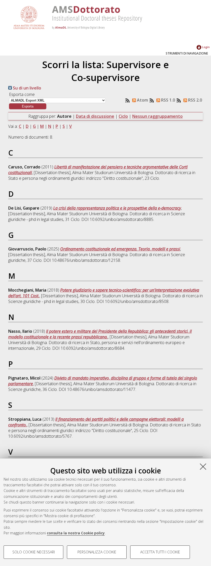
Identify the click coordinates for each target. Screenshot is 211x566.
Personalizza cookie (96, 552)
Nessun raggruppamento (157, 116)
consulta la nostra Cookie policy (76, 533)
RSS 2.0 (194, 100)
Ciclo (123, 116)
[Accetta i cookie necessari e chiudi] (203, 466)
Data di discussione (95, 116)
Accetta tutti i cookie (160, 552)
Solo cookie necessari (33, 552)
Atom (142, 100)
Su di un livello (26, 88)
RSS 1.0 (167, 100)
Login (205, 47)
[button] (27, 106)
